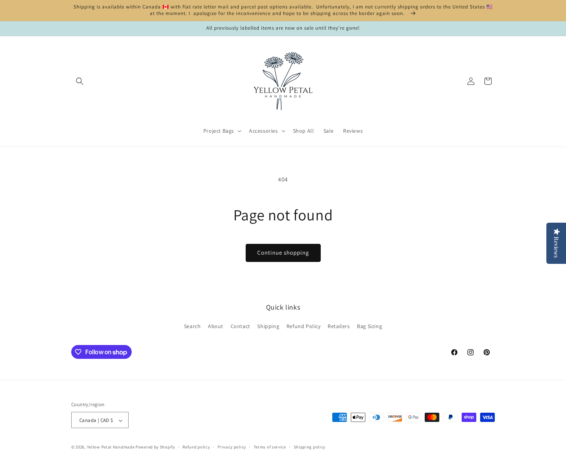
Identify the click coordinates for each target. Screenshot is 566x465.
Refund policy (196, 447)
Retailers (339, 325)
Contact (240, 325)
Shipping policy (310, 447)
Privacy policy (232, 447)
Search (192, 325)
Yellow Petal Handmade (111, 447)
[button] (79, 81)
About (215, 325)
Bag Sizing (369, 325)
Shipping (268, 325)
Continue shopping (283, 252)
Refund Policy (303, 325)
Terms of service (270, 447)
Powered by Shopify (155, 447)
